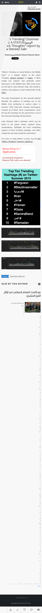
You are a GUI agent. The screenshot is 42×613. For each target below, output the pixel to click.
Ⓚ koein (28, 603)
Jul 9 (39, 586)
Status (30, 78)
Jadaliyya (28, 142)
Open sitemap (21, 597)
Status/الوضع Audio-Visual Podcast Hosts (22, 55)
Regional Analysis (17, 276)
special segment (17, 78)
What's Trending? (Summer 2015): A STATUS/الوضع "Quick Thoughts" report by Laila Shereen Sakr (20, 44)
